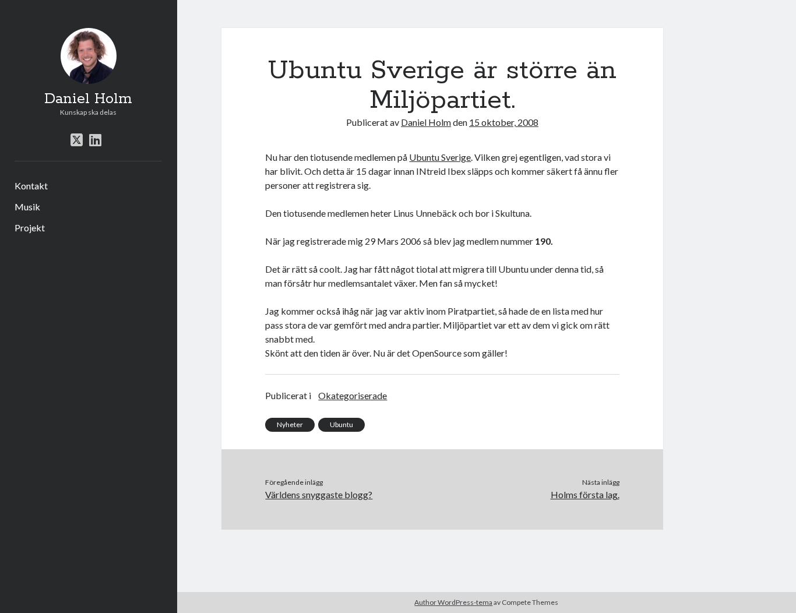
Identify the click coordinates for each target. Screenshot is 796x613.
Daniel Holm (88, 99)
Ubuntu (341, 424)
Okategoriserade (352, 395)
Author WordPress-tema (453, 602)
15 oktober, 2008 (503, 122)
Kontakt (31, 185)
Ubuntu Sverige (440, 157)
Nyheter (290, 424)
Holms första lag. (585, 494)
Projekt (30, 227)
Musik (27, 206)
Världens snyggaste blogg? (318, 494)
